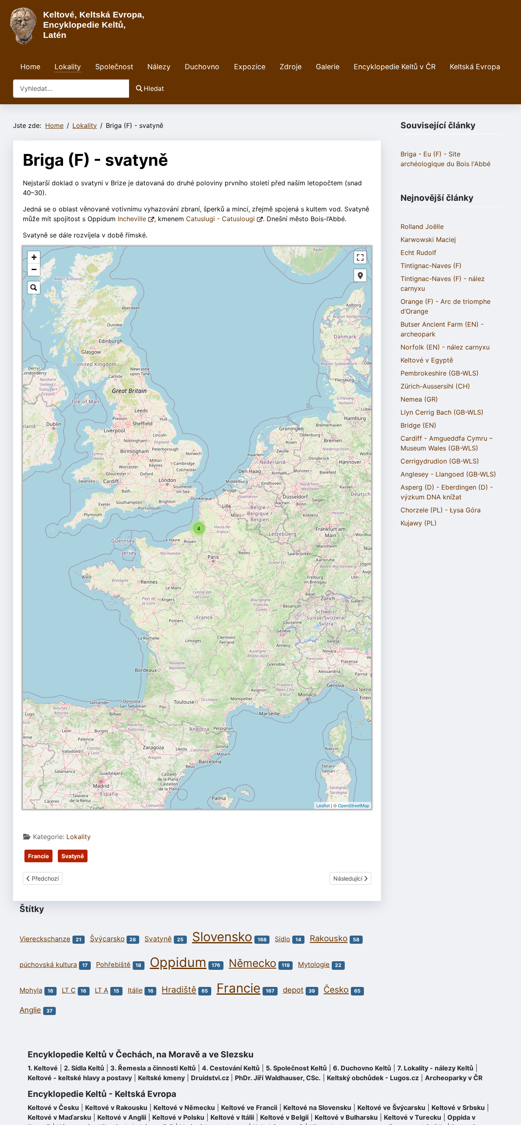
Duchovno (202, 66)
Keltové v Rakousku (116, 1107)
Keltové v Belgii (284, 1117)
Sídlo (282, 939)
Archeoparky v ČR (454, 1078)
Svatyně (72, 856)
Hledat (154, 88)
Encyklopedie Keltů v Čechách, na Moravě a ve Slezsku (141, 1054)
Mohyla (31, 990)
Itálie (135, 990)
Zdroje (291, 66)
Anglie (30, 1009)
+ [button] (34, 257)
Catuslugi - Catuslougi (221, 219)
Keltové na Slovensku (317, 1107)
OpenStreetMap (353, 805)
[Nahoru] (506, 1109)
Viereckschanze (45, 939)
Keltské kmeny (161, 1078)
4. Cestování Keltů (231, 1068)
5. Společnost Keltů (296, 1068)
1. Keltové (43, 1068)
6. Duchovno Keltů (362, 1068)
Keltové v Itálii (232, 1117)
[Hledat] (34, 287)
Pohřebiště (113, 964)
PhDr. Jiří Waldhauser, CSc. (278, 1078)
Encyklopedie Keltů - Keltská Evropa (102, 1094)
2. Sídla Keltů (84, 1068)
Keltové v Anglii (121, 1117)
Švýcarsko (107, 938)
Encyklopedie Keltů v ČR (395, 66)
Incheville (133, 219)
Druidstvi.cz (210, 1078)
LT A (101, 990)
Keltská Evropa (475, 66)
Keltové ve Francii (249, 1107)
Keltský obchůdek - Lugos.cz (373, 1078)
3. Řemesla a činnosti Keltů (153, 1068)
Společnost (114, 66)
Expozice (249, 66)
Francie (38, 856)
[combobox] (71, 88)
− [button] (34, 269)
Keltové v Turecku (412, 1117)
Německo (252, 962)
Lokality (68, 66)
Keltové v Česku (53, 1107)
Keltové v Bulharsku (346, 1117)
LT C (69, 990)
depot (293, 989)
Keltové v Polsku (178, 1117)
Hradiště (179, 989)
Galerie (327, 66)
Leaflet (323, 805)
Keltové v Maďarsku (59, 1117)
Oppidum (178, 962)
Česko (336, 989)
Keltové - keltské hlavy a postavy (80, 1078)
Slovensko (222, 937)
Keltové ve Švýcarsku (391, 1107)
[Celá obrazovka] (360, 257)
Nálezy (159, 66)
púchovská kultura (48, 964)
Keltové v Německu (184, 1107)
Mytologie (314, 964)
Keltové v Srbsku (458, 1107)
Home (30, 66)
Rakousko (329, 938)
